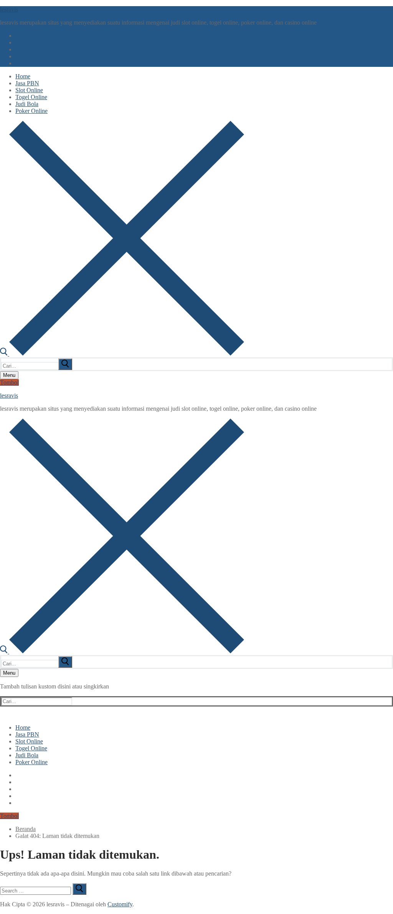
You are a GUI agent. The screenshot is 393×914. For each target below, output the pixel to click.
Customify (119, 904)
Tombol (9, 382)
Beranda (25, 829)
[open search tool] (122, 353)
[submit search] (65, 364)
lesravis (9, 9)
